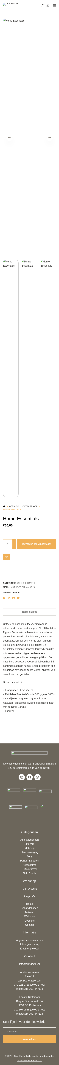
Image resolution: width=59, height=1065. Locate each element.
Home (29, 904)
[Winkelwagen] (48, 5)
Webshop (29, 916)
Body (29, 856)
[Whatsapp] (37, 777)
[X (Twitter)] (9, 598)
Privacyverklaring (29, 944)
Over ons (30, 920)
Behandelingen (29, 908)
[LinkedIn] (13, 598)
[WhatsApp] (18, 598)
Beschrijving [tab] (29, 612)
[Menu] (54, 5)
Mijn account (29, 888)
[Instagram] (22, 777)
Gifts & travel (26, 583)
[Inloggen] (43, 5)
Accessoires (29, 865)
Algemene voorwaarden (29, 940)
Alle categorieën (29, 839)
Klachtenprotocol (29, 948)
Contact (29, 924)
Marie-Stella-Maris (23, 587)
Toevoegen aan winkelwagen (36, 543)
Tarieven (29, 912)
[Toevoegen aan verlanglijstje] (6, 557)
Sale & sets (29, 873)
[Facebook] (4, 598)
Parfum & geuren (29, 860)
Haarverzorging (29, 852)
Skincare (29, 844)
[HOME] (4, 506)
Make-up (29, 848)
